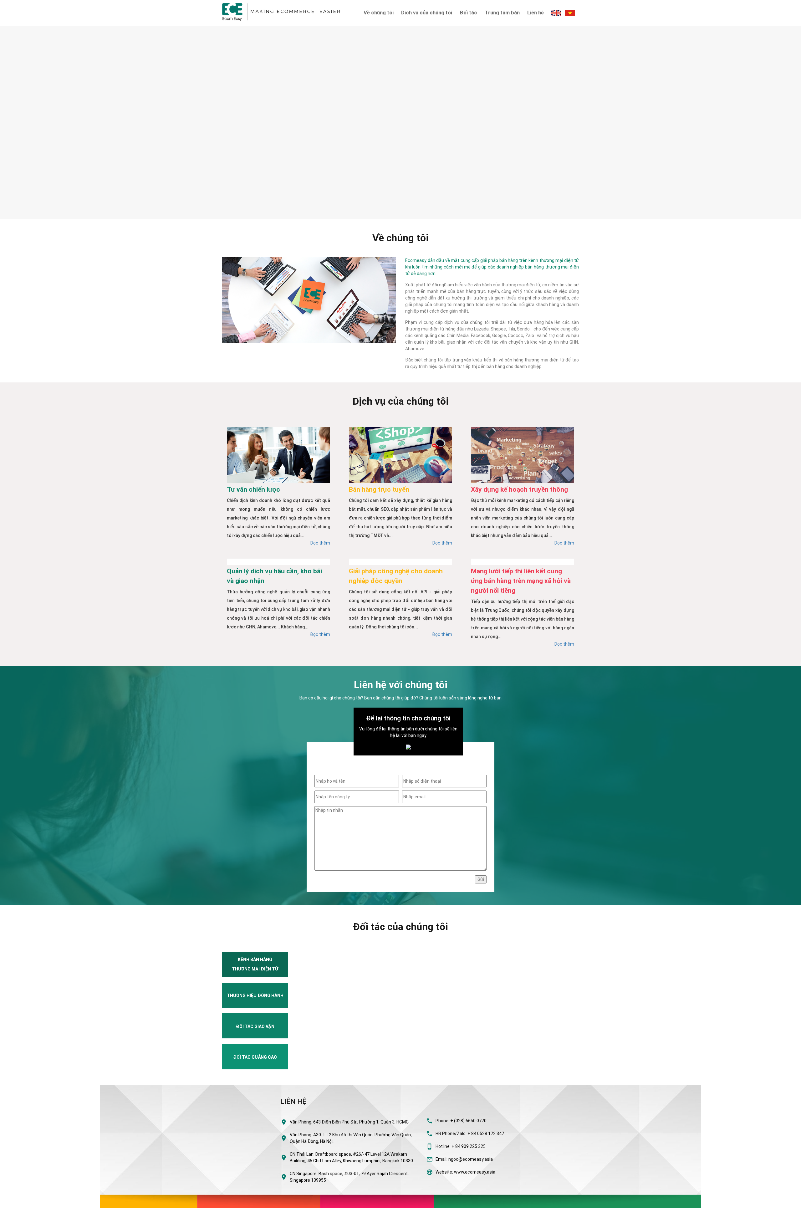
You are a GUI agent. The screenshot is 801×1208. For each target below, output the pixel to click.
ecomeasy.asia (18, 1201)
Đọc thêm (320, 542)
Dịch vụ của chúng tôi (426, 12)
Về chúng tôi (379, 12)
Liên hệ (535, 12)
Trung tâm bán (502, 12)
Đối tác (468, 12)
